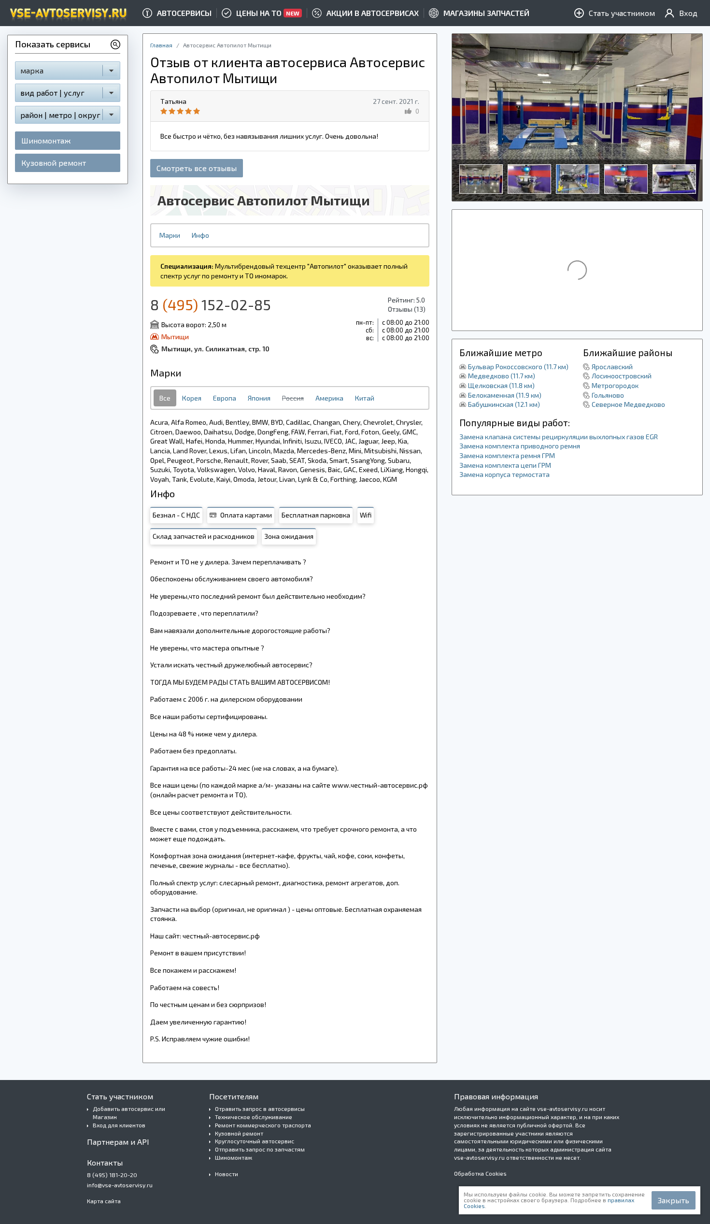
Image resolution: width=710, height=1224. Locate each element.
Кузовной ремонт (53, 162)
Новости (226, 1173)
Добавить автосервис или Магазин (129, 1112)
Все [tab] (164, 398)
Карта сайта (104, 1200)
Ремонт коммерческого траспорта (263, 1125)
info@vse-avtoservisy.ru (120, 1184)
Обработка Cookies (480, 1173)
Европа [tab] (224, 398)
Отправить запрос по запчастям (260, 1149)
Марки (169, 235)
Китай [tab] (364, 398)
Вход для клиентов (119, 1125)
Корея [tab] (191, 398)
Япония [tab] (259, 398)
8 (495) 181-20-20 (112, 1174)
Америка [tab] (329, 398)
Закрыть (673, 1200)
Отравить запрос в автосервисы (260, 1108)
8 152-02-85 (210, 304)
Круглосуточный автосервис (254, 1141)
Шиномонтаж (46, 140)
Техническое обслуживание (253, 1116)
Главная (161, 45)
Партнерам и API (118, 1141)
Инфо (200, 235)
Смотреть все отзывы (196, 168)
